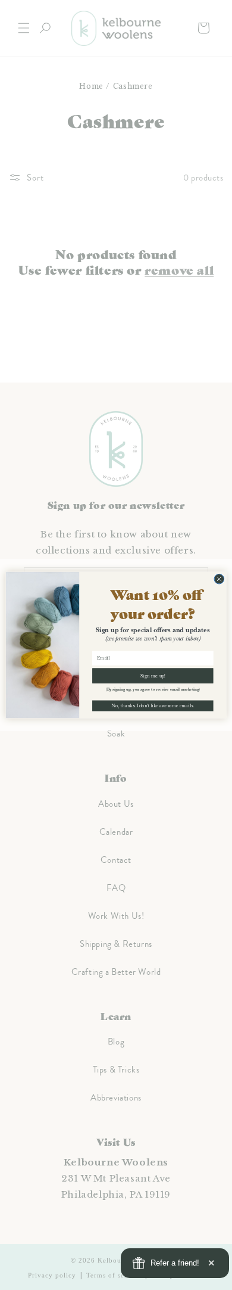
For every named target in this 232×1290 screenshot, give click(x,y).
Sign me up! (152, 675)
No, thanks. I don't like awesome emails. (152, 705)
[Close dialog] (219, 579)
